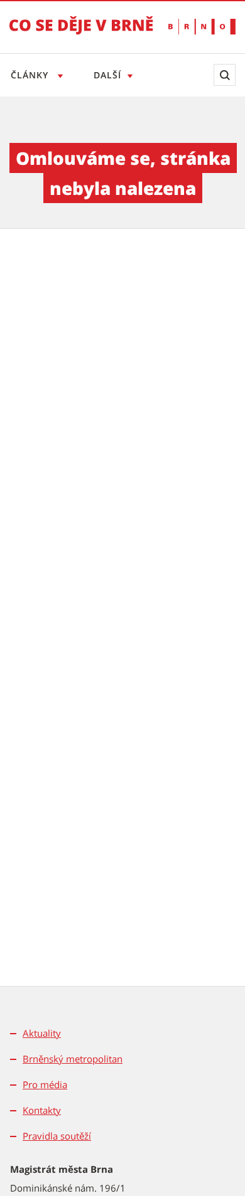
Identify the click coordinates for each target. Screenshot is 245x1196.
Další (107, 75)
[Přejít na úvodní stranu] (81, 34)
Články (31, 75)
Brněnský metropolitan (72, 1058)
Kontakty (42, 1110)
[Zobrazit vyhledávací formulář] (225, 75)
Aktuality (42, 1033)
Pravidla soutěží (57, 1136)
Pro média (45, 1084)
